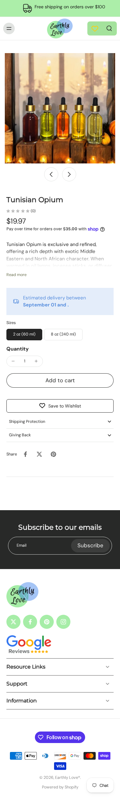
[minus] (13, 361)
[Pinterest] (47, 622)
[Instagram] (63, 622)
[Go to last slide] (51, 174)
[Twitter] (13, 622)
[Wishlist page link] (95, 28)
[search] (109, 27)
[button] (60, 380)
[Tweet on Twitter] (39, 454)
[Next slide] (69, 174)
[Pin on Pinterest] (53, 454)
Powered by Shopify (60, 787)
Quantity (17, 348)
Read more (16, 274)
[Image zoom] (60, 108)
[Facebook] (30, 622)
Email (22, 545)
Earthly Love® (67, 777)
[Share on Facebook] (25, 454)
